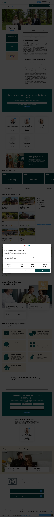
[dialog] (27, 258)
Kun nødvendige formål (27, 270)
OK (42, 270)
